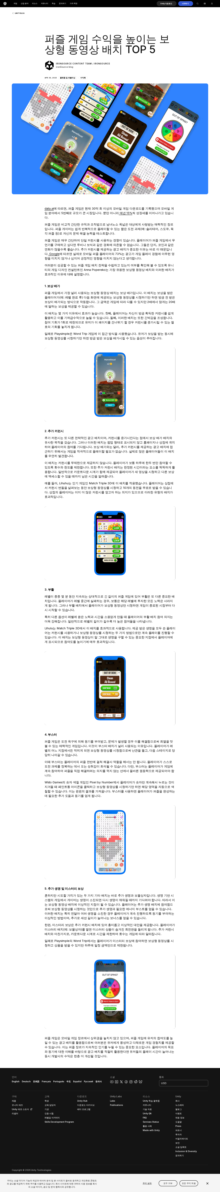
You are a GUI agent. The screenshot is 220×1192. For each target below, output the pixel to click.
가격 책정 (73, 3)
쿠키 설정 (147, 1183)
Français (46, 1081)
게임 (15, 3)
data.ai (49, 208)
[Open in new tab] (30, 1109)
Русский (88, 1081)
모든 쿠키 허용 (189, 1183)
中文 (69, 1081)
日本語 (36, 1081)
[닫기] (207, 1183)
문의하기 (62, 3)
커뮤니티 (44, 3)
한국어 (98, 1081)
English (15, 1081)
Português (58, 1081)
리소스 (34, 3)
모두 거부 (168, 1183)
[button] (166, 3)
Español (77, 1081)
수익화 (83, 78)
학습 (53, 3)
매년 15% (125, 213)
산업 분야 (24, 3)
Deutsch (26, 1081)
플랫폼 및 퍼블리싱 (67, 78)
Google (53, 254)
